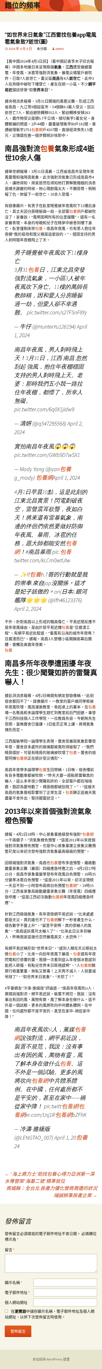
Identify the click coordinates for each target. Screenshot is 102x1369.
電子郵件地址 (17, 1292)
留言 (10, 1249)
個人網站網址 (16, 1302)
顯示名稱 (13, 1282)
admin (59, 49)
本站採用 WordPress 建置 (51, 1359)
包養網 (37, 129)
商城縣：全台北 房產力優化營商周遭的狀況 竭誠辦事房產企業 (51, 1191)
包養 (47, 148)
